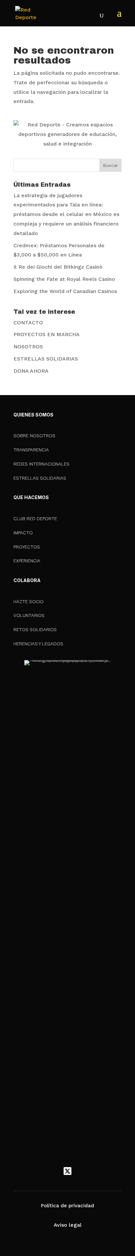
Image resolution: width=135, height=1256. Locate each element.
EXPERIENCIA (26, 560)
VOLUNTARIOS (29, 615)
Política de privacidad (67, 1206)
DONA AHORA (30, 371)
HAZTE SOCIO (28, 601)
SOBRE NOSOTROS (34, 435)
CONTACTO (28, 322)
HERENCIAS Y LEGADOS (38, 643)
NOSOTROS (28, 346)
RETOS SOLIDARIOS (35, 629)
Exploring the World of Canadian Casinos (65, 291)
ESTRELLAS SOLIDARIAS (45, 359)
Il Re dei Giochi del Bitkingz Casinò (58, 267)
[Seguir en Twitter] (67, 1171)
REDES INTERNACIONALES (41, 464)
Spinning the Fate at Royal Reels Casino (64, 279)
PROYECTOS (26, 546)
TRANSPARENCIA (31, 449)
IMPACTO (23, 532)
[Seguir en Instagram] (81, 1171)
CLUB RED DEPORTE (35, 518)
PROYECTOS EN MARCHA (46, 334)
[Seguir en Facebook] (54, 1171)
